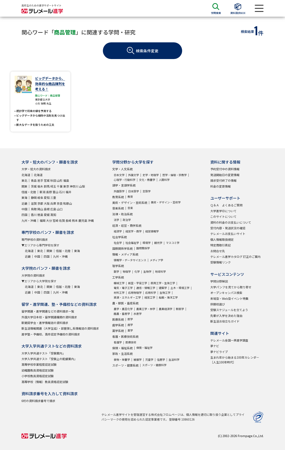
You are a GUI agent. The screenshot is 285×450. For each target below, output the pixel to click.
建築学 (163, 288)
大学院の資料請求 (33, 275)
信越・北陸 (28, 192)
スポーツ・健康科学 (154, 365)
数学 (116, 272)
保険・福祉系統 (122, 348)
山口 (60, 209)
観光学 (158, 243)
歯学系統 (118, 325)
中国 (24, 209)
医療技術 (130, 342)
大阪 (47, 203)
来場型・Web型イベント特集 (229, 298)
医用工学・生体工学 (163, 283)
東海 (24, 197)
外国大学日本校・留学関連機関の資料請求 (49, 317)
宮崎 (55, 220)
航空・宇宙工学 (137, 283)
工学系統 (118, 277)
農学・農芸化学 (123, 309)
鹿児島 (82, 220)
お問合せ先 (217, 251)
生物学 (147, 272)
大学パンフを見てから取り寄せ (230, 287)
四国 (24, 215)
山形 (60, 180)
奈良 (60, 203)
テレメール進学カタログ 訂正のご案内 (235, 257)
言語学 (146, 191)
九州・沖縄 (28, 220)
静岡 (34, 197)
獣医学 (180, 309)
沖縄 (91, 220)
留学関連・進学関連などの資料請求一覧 (47, 311)
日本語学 (133, 191)
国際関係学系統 (122, 248)
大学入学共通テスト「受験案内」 (43, 353)
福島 (66, 180)
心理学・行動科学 (124, 180)
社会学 (118, 243)
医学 (130, 319)
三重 (53, 197)
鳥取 (34, 209)
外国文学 (133, 175)
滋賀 (34, 203)
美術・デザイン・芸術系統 (129, 202)
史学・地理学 (150, 175)
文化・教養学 (147, 180)
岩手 (40, 180)
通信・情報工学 (145, 288)
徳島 (40, 215)
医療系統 (118, 319)
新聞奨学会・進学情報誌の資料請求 (44, 323)
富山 (55, 192)
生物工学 (165, 293)
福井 (68, 192)
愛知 (47, 197)
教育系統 (118, 197)
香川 (34, 215)
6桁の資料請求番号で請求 (38, 401)
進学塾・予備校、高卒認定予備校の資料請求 (50, 334)
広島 (53, 209)
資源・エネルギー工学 (127, 297)
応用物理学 (135, 293)
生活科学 (174, 360)
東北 (24, 180)
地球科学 (160, 272)
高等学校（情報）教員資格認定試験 (44, 382)
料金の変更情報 (220, 186)
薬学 (130, 330)
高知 (53, 215)
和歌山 (67, 203)
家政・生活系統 (122, 354)
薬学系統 (118, 331)
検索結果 (247, 31)
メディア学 (156, 260)
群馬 (47, 186)
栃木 (40, 186)
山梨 (82, 186)
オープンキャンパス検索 (226, 293)
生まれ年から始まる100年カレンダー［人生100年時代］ (234, 359)
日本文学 (119, 175)
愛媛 (47, 215)
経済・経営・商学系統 (126, 225)
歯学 (130, 325)
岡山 (40, 209)
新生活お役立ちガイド (225, 321)
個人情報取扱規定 (222, 239)
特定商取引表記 (220, 245)
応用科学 (150, 293)
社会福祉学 (132, 243)
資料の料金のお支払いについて (230, 222)
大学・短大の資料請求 (36, 169)
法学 (116, 220)
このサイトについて (223, 216)
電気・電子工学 (123, 288)
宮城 (47, 180)
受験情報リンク (220, 262)
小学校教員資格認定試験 (37, 376)
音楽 (130, 208)
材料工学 (119, 293)
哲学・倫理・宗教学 (174, 175)
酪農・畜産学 (122, 314)
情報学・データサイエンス (130, 260)
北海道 (25, 175)
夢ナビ (214, 346)
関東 (24, 186)
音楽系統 (118, 208)
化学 (137, 272)
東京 (66, 186)
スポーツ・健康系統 (125, 365)
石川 (62, 192)
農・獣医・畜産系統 (125, 303)
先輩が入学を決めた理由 (226, 316)
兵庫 (53, 203)
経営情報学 (152, 231)
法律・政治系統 (122, 214)
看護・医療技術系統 (125, 336)
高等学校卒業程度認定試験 (39, 364)
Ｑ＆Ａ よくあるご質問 (226, 205)
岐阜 (40, 197)
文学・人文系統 (122, 169)
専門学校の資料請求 (34, 239)
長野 (49, 192)
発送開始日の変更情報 (225, 175)
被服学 (138, 360)
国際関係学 (143, 248)
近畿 (24, 203)
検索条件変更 (147, 50)
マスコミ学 (172, 243)
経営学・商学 (133, 231)
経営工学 (149, 297)
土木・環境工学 (179, 288)
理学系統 (118, 266)
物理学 (127, 272)
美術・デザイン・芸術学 (166, 202)
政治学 (127, 220)
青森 (34, 180)
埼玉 (53, 186)
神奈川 (74, 186)
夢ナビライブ (219, 352)
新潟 (42, 192)
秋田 (53, 180)
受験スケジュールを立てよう (229, 310)
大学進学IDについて (223, 211)
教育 (130, 197)
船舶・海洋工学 (168, 297)
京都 (40, 203)
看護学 (118, 342)
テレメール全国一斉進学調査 (229, 340)
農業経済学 (165, 309)
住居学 (161, 360)
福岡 (42, 220)
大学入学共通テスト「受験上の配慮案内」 (49, 359)
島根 (47, 209)
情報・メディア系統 (125, 254)
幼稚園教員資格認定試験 (37, 370)
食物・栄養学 (122, 360)
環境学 (146, 243)
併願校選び (217, 304)
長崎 (68, 220)
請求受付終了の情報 (223, 180)
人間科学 (164, 180)
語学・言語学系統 (124, 185)
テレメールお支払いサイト (227, 234)
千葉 (60, 186)
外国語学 (119, 191)
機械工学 (119, 283)
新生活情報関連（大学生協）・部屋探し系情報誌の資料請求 (60, 328)
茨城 (34, 186)
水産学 (138, 314)
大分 (49, 220)
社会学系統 (119, 237)
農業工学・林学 (145, 309)
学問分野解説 (219, 281)
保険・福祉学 (144, 348)
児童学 (149, 360)
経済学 (118, 231)
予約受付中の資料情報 (225, 169)
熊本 (75, 220)
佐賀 (62, 220)
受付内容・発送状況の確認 (227, 228)
